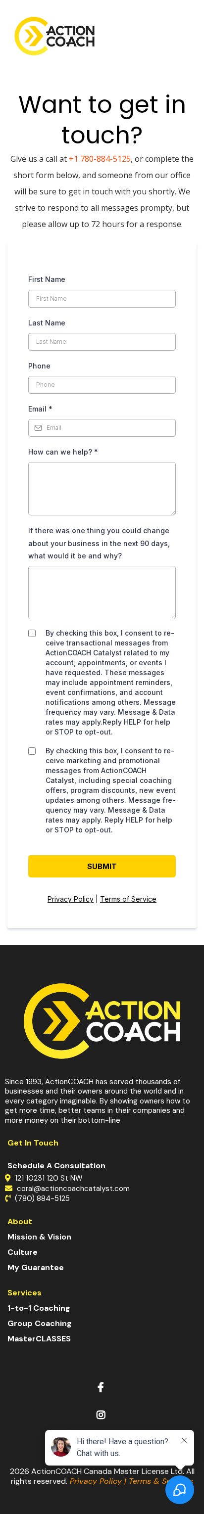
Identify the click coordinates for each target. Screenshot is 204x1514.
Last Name (46, 323)
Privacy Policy (71, 899)
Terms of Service (128, 899)
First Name (46, 279)
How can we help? (63, 452)
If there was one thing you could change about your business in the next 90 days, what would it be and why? (99, 542)
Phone (39, 366)
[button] (193, 36)
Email (40, 409)
